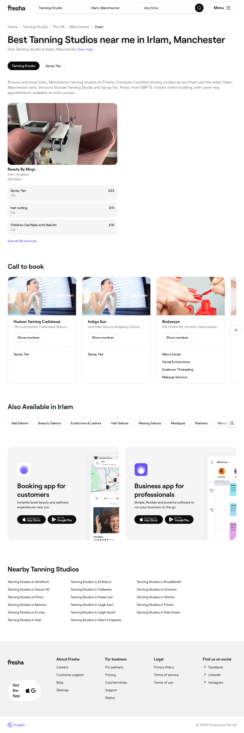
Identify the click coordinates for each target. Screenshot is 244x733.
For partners (114, 667)
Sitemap (62, 690)
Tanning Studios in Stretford (28, 582)
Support (111, 690)
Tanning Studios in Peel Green (158, 612)
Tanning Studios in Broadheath (159, 582)
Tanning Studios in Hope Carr (92, 597)
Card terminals (116, 682)
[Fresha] (16, 8)
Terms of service (166, 675)
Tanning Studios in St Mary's (91, 582)
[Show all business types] (232, 423)
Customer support (70, 675)
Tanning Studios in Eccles (26, 612)
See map (85, 49)
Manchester (80, 27)
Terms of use (163, 682)
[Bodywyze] (191, 330)
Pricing (110, 675)
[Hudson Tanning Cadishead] (42, 330)
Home (13, 27)
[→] (235, 330)
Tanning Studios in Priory (26, 597)
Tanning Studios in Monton (27, 605)
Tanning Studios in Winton (156, 597)
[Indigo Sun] (116, 330)
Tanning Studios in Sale (24, 620)
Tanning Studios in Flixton (155, 605)
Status (110, 698)
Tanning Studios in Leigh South (93, 612)
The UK (59, 27)
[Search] (199, 7)
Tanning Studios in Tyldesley (91, 589)
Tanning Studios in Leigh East (92, 605)
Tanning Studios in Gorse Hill (28, 589)
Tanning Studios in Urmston (157, 589)
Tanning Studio (35, 27)
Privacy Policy (164, 667)
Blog (59, 682)
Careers (62, 667)
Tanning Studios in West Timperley (96, 620)
